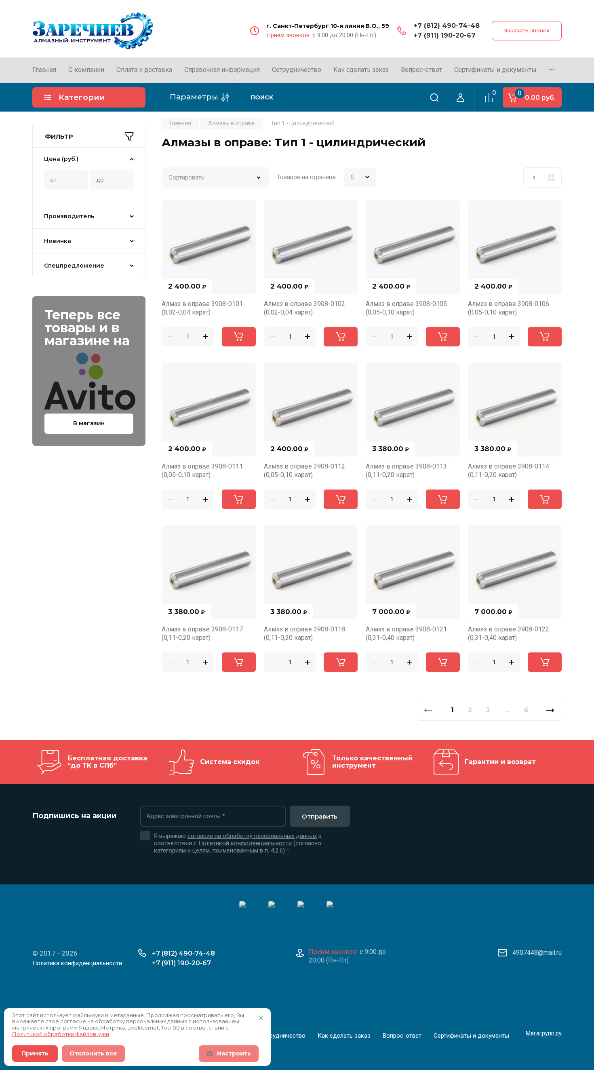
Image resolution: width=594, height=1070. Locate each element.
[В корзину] (239, 336)
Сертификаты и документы (495, 70)
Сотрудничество (296, 70)
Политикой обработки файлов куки (60, 1034)
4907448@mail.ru (537, 952)
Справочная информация (222, 70)
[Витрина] (551, 177)
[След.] (550, 710)
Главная (44, 70)
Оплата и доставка (144, 70)
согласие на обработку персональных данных (252, 836)
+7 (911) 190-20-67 (444, 35)
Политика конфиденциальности (77, 963)
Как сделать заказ (361, 70)
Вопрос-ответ (421, 70)
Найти (434, 97)
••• (552, 70)
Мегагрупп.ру (544, 1033)
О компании (86, 70)
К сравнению (172, 210)
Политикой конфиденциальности (245, 843)
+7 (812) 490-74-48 (446, 26)
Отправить (319, 816)
